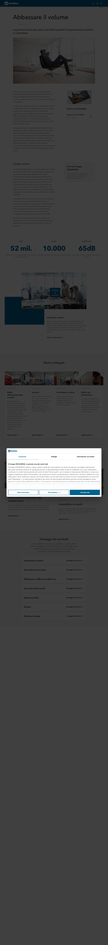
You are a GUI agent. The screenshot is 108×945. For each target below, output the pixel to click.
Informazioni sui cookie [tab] (85, 456)
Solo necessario (23, 492)
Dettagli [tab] (54, 456)
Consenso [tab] (22, 456)
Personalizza (53, 492)
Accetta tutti (84, 492)
